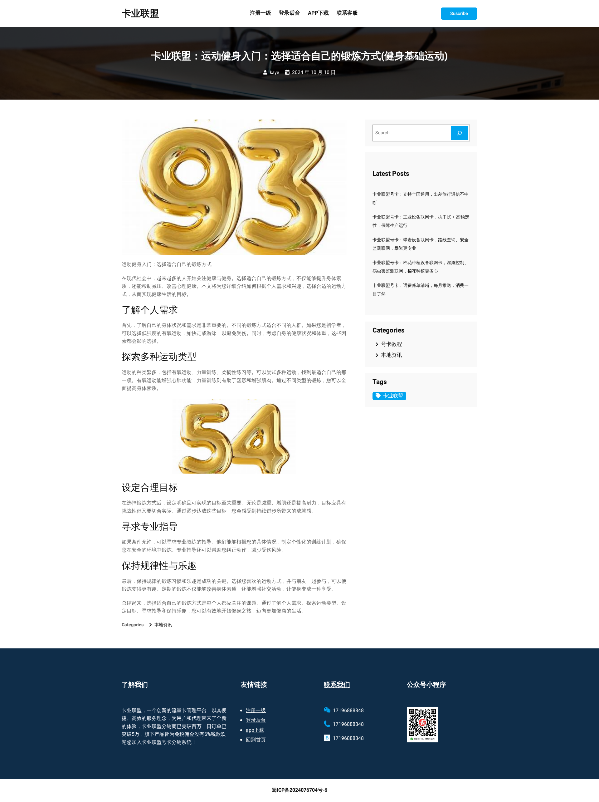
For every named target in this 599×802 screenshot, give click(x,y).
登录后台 (256, 720)
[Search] (459, 133)
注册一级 (256, 710)
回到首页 (256, 740)
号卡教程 (391, 344)
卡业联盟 (140, 13)
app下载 (255, 730)
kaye (274, 72)
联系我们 (337, 685)
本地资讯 (163, 625)
